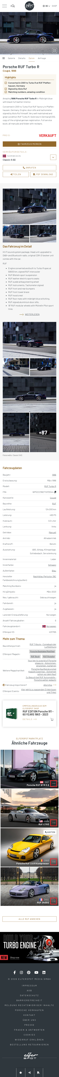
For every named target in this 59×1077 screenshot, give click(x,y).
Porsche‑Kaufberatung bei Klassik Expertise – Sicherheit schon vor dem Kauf (42, 671)
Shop (54, 6)
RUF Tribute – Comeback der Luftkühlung (43, 645)
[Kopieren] (55, 492)
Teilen (16, 174)
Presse (29, 1025)
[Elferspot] (29, 6)
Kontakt (29, 1015)
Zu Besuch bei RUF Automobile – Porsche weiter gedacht (41, 678)
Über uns (29, 1020)
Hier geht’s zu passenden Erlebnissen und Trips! (38, 690)
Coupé (53, 497)
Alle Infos (47, 685)
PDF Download (44, 174)
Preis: (7, 135)
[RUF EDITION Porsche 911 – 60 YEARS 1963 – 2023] (29, 713)
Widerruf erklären (29, 1039)
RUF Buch (35, 656)
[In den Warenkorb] (52, 719)
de (46, 6)
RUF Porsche (48, 656)
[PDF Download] (38, 1072)
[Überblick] (3, 58)
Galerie (11, 58)
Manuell (52, 532)
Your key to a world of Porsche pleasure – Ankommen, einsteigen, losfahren (42, 663)
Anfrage (42, 58)
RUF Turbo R (50, 486)
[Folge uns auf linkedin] (43, 972)
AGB (29, 990)
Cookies (29, 1035)
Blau (54, 570)
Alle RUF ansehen (29, 919)
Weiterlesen (32, 314)
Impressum (29, 985)
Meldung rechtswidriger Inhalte (29, 1005)
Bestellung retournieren (29, 1044)
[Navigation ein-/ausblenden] (4, 6)
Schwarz (52, 565)
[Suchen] (12, 6)
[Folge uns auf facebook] (15, 972)
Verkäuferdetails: (15, 152)
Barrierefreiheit (29, 1000)
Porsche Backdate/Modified (42, 651)
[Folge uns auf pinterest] (28, 972)
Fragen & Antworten (29, 1030)
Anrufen (30, 167)
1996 (54, 474)
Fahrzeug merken (30, 144)
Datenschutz (29, 995)
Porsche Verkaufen (29, 1010)
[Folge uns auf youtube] (36, 972)
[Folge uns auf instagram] (21, 972)
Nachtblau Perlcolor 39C (44, 576)
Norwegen (51, 626)
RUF (54, 503)
